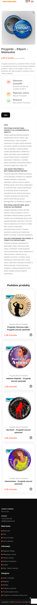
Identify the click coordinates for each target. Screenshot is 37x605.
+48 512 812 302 (6, 518)
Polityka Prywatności (9, 561)
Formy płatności (8, 541)
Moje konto (6, 531)
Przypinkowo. (18, 602)
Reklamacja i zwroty (9, 554)
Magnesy (6, 581)
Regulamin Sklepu (9, 551)
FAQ (4, 534)
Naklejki (5, 585)
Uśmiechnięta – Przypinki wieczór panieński (18, 482)
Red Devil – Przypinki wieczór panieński (18, 431)
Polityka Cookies (8, 558)
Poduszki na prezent (9, 588)
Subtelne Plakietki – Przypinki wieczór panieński (18, 380)
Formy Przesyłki (8, 538)
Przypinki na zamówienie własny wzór (15, 595)
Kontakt (5, 565)
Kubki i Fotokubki (8, 578)
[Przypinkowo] (9, 1)
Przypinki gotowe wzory (10, 592)
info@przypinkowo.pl (8, 521)
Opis (5, 115)
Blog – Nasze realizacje (10, 568)
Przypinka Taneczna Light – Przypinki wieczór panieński (18, 328)
